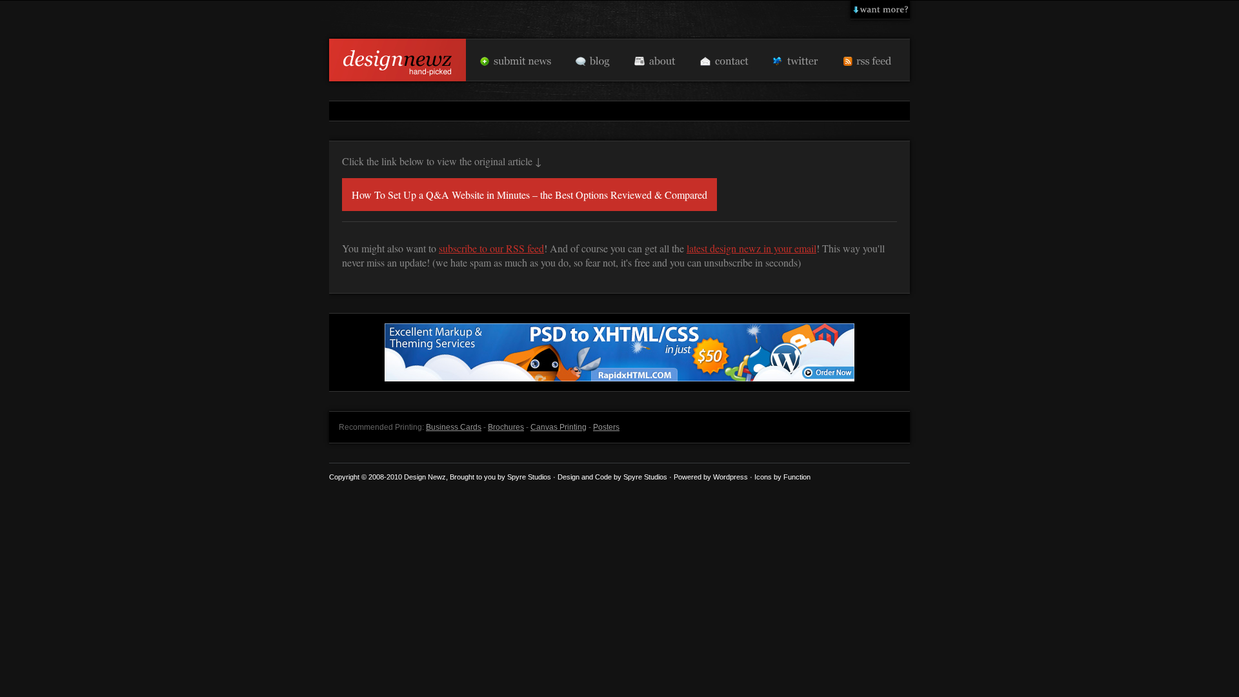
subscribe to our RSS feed (491, 248)
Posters (606, 427)
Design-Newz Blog (593, 60)
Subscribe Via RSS (870, 60)
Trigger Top (880, 10)
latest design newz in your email (751, 248)
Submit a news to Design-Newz (515, 60)
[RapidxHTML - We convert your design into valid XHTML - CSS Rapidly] (619, 378)
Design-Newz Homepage (397, 60)
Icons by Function (782, 477)
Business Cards (453, 427)
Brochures (506, 427)
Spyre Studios (645, 477)
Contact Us (723, 60)
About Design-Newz (653, 60)
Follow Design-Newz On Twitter (795, 60)
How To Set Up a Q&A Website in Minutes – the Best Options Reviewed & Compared (529, 194)
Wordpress (730, 477)
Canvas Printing (558, 427)
